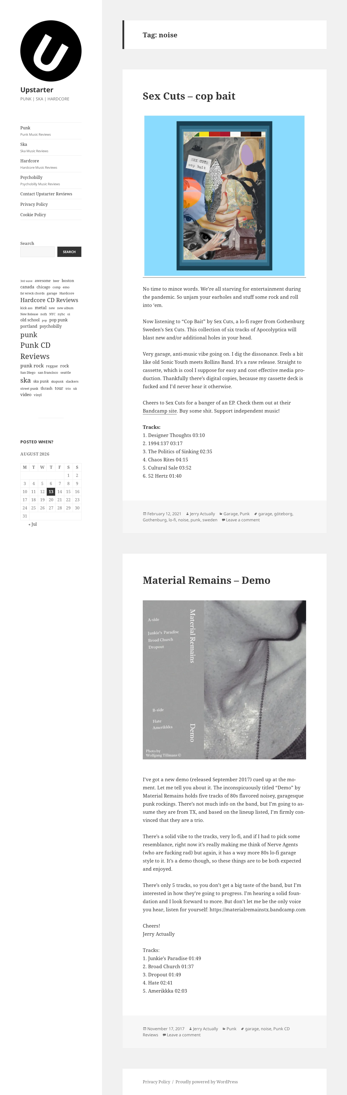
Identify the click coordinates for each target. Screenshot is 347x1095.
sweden (209, 520)
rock (64, 366)
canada (27, 287)
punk (28, 334)
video (25, 394)
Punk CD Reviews (35, 350)
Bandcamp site (160, 411)
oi (68, 314)
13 (51, 491)
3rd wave (26, 281)
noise (183, 520)
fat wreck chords (32, 293)
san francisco (48, 372)
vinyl (38, 395)
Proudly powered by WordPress (207, 1082)
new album (65, 308)
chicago (43, 286)
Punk (35, 131)
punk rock (32, 365)
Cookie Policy (33, 214)
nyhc (61, 314)
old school (30, 320)
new (52, 308)
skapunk (57, 381)
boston (68, 280)
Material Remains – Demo (207, 580)
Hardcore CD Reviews (49, 300)
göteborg (283, 514)
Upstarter (36, 89)
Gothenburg (155, 520)
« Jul (32, 524)
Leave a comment (243, 520)
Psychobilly (40, 180)
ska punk (41, 381)
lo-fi (172, 520)
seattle (65, 372)
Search (27, 243)
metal (40, 307)
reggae (52, 366)
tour (59, 388)
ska (25, 380)
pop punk (58, 320)
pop (44, 320)
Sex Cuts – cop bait (189, 95)
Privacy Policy (34, 204)
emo (66, 287)
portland (28, 326)
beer (56, 281)
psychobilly (51, 326)
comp (56, 287)
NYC (52, 314)
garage (52, 293)
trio (68, 388)
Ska (34, 147)
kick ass (26, 308)
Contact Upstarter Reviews (46, 194)
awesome (43, 280)
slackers (72, 381)
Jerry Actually (202, 514)
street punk (29, 388)
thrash (47, 388)
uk (75, 388)
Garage (231, 514)
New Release (29, 314)
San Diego (28, 372)
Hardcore (38, 164)
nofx (43, 314)
